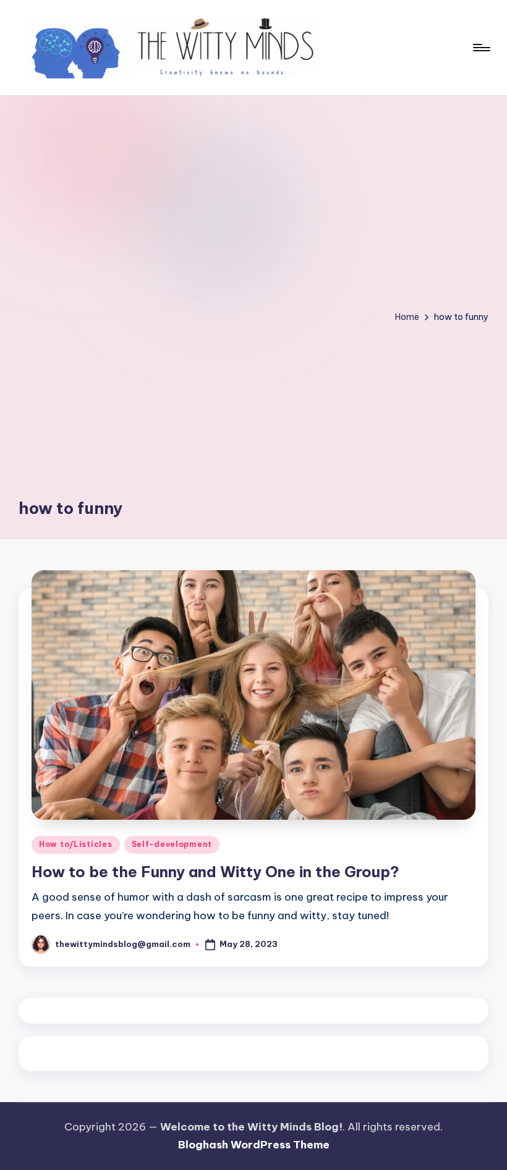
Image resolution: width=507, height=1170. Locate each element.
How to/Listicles (76, 844)
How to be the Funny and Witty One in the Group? (215, 871)
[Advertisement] (71, 305)
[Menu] (480, 47)
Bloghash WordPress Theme (254, 1144)
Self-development (172, 844)
